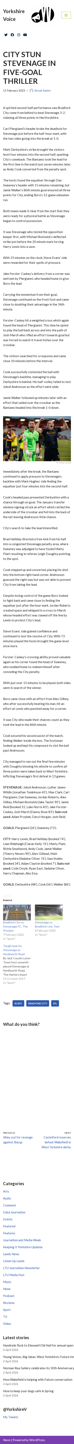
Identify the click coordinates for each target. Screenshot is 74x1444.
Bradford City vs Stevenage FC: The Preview (15, 926)
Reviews (9, 1303)
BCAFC (18, 1003)
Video (7, 1323)
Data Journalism (14, 1212)
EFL (55, 1003)
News (7, 1289)
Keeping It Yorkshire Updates (23, 1247)
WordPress (37, 1440)
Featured (9, 1226)
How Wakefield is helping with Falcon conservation (37, 1379)
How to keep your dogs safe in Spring (28, 1391)
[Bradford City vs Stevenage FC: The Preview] (17, 912)
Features (9, 1233)
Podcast (8, 1296)
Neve (6, 1440)
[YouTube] (25, 34)
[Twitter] (5, 34)
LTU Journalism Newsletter (21, 1268)
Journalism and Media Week (22, 1240)
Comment (9, 1205)
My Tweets (10, 1417)
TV (5, 1316)
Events (8, 1219)
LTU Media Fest (13, 1275)
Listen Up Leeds (13, 1261)
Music (7, 1282)
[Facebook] (12, 34)
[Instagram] (18, 34)
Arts (6, 1191)
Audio (7, 1198)
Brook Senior (43, 90)
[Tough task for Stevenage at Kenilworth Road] (19, 964)
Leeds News (11, 1254)
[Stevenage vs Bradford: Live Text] (49, 912)
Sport (7, 1309)
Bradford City (37, 1003)
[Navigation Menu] (66, 15)
